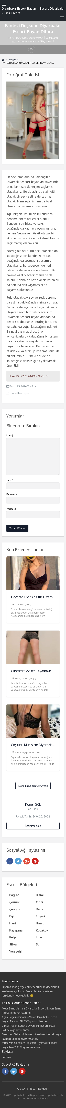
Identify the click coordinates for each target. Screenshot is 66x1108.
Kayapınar (17, 37)
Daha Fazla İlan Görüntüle (33, 785)
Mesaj (9, 435)
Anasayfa (22, 1088)
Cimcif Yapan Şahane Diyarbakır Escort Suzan (29, 1025)
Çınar (39, 902)
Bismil (17, 678)
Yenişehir (38, 37)
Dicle (39, 909)
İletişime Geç (33, 825)
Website (11, 508)
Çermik (24, 678)
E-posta (11, 494)
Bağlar (14, 895)
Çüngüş (32, 678)
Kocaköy (27, 37)
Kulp (12, 937)
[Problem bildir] (31, 49)
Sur (38, 944)
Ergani (40, 916)
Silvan (22, 604)
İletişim (6, 1057)
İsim (9, 480)
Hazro (18, 752)
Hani (12, 923)
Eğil (12, 916)
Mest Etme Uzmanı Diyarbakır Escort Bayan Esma (31, 1008)
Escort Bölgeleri (39, 1088)
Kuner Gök (33, 804)
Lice (17, 604)
